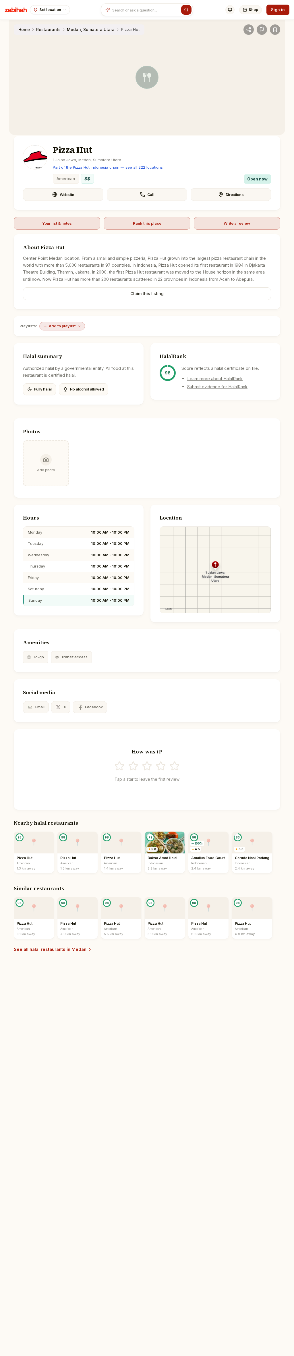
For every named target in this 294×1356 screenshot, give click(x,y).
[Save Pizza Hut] (275, 29)
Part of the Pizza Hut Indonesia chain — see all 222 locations (108, 167)
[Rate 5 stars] (174, 766)
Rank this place (147, 223)
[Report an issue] (262, 29)
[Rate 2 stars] (133, 766)
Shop (253, 9)
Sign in (278, 9)
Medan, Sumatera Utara (91, 29)
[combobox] (145, 9)
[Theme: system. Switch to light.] (230, 9)
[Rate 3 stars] (147, 766)
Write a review (237, 223)
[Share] (248, 29)
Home (24, 29)
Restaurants (48, 29)
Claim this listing (147, 293)
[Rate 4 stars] (161, 766)
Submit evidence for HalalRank (217, 386)
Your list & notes (57, 223)
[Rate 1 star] (119, 766)
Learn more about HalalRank (215, 378)
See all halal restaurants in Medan (50, 949)
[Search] (186, 10)
